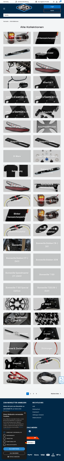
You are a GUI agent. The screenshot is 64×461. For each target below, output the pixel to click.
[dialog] (14, 435)
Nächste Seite (55, 393)
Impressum (35, 412)
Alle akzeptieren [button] (14, 449)
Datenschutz (36, 409)
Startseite (5, 21)
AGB (33, 406)
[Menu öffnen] (4, 8)
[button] (14, 457)
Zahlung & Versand (38, 415)
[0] (59, 1)
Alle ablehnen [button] (14, 453)
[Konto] (56, 1)
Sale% (52, 10)
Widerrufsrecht (36, 417)
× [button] (24, 413)
